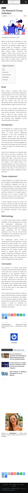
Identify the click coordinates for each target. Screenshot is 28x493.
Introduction (5, 72)
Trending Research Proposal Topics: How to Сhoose (7, 326)
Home (2, 5)
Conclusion (5, 79)
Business (22, 484)
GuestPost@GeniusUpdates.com (8, 490)
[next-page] (5, 379)
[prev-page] (2, 379)
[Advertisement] (14, 396)
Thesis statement (6, 74)
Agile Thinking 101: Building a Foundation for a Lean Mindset (18, 373)
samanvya (5, 15)
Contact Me (5, 484)
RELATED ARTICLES (7, 350)
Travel (10, 484)
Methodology (5, 77)
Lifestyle (14, 484)
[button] (2, 2)
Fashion (14, 486)
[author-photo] (14, 340)
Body (3, 69)
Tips (18, 484)
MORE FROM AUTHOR (19, 350)
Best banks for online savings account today (21, 325)
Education (7, 5)
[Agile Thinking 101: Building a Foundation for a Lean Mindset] (5, 373)
